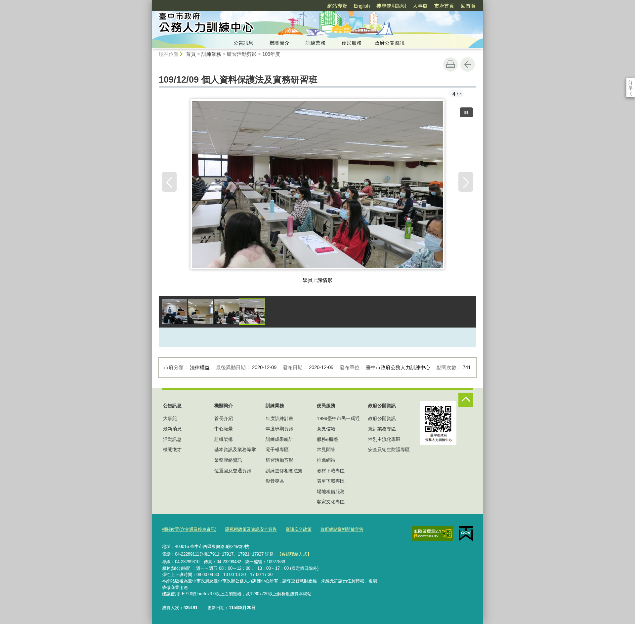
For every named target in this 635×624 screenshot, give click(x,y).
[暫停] (466, 112)
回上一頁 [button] (467, 64)
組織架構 (223, 439)
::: (149, 3)
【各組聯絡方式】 (294, 554)
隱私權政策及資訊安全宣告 (251, 529)
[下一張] (465, 182)
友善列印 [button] (450, 64)
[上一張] (169, 182)
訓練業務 (315, 43)
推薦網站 (326, 460)
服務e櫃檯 (327, 439)
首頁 (191, 54)
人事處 (420, 6)
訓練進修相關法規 (284, 470)
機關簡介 (279, 43)
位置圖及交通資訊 (232, 470)
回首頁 (468, 6)
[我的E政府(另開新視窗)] (466, 533)
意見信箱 (326, 428)
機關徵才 (172, 449)
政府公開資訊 (389, 43)
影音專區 (275, 481)
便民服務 (351, 43)
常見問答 (326, 449)
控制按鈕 (465, 400)
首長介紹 (223, 418)
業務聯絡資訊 (228, 460)
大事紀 (170, 418)
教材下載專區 (331, 470)
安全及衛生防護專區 (389, 449)
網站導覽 (337, 6)
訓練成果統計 (279, 439)
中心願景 (223, 428)
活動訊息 (172, 439)
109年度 (271, 54)
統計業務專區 (382, 428)
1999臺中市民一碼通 (338, 418)
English (362, 6)
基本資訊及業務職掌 (235, 449)
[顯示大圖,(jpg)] (174, 311)
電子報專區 (277, 449)
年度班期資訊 (279, 428)
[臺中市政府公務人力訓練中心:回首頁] (256, 24)
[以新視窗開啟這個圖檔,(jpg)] (317, 186)
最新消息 (172, 428)
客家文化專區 (331, 501)
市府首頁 (444, 6)
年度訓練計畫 (279, 418)
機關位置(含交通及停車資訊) (189, 529)
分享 (630, 82)
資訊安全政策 (299, 529)
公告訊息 (243, 43)
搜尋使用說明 (391, 6)
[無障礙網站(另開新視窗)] (432, 533)
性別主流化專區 (384, 439)
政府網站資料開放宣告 (341, 529)
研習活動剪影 (242, 54)
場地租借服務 (331, 491)
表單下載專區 (331, 481)
